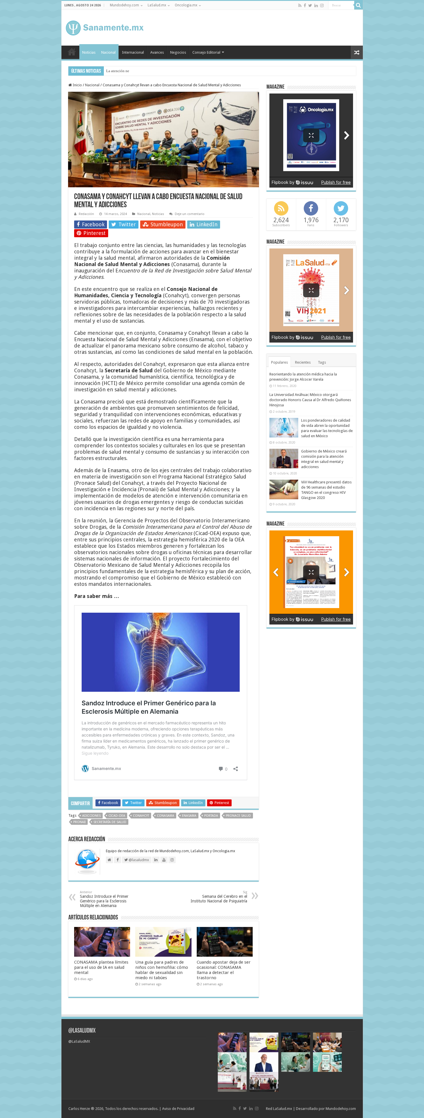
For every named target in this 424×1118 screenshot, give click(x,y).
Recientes (303, 362)
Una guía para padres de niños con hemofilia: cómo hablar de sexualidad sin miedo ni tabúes (161, 970)
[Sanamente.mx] (105, 27)
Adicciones (91, 816)
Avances (157, 52)
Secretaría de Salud (109, 822)
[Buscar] (358, 5)
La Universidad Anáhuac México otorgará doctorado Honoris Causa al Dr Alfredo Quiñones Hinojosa (310, 399)
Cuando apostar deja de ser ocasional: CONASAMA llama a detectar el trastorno (224, 970)
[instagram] (322, 5)
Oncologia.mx (186, 5)
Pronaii (79, 822)
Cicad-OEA (116, 816)
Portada (211, 816)
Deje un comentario (190, 214)
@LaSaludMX (81, 1031)
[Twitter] (310, 5)
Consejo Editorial (206, 52)
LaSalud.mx (157, 5)
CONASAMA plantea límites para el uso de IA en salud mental (101, 967)
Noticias (88, 52)
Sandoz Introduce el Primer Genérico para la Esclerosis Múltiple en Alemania (104, 899)
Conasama (165, 816)
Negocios (178, 52)
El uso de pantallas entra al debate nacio (137, 71)
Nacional (108, 52)
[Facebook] (305, 5)
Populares (279, 362)
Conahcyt (141, 816)
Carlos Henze (79, 1108)
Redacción (86, 214)
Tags (322, 362)
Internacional (133, 52)
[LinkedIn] (316, 5)
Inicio (71, 52)
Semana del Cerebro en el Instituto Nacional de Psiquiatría (219, 896)
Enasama (189, 816)
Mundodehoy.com (124, 5)
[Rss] (300, 5)
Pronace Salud (238, 816)
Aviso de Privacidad (178, 1108)
